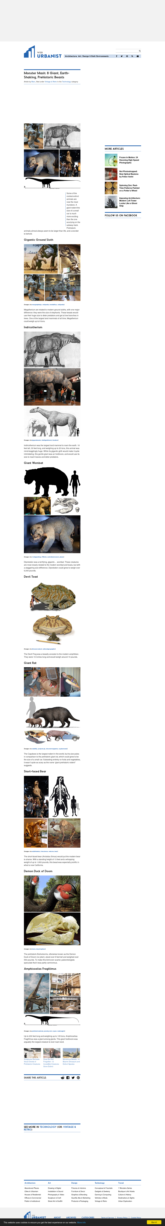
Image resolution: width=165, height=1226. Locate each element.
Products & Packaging (79, 1201)
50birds (44, 557)
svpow (54, 1031)
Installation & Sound (55, 1191)
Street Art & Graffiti (55, 1201)
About (57, 1217)
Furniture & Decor (78, 1191)
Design (85, 56)
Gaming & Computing (103, 1194)
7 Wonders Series (125, 1188)
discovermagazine (52, 748)
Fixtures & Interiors (78, 1188)
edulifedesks (36, 851)
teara (33, 949)
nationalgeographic (49, 649)
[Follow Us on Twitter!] (121, 56)
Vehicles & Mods (101, 1198)
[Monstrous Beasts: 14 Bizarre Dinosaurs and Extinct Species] (71, 1053)
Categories (88, 1217)
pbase (62, 557)
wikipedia (45, 304)
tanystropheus (40, 949)
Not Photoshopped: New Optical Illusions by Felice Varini (128, 174)
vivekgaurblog (36, 557)
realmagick (61, 1031)
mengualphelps (37, 304)
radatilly (34, 748)
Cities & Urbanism (31, 1191)
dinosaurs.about (37, 649)
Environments (102, 56)
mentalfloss (53, 304)
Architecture (71, 56)
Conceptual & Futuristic (104, 1188)
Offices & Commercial (33, 1198)
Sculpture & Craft (54, 1198)
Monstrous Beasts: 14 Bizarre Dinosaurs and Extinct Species (71, 1061)
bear (55, 851)
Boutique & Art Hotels (126, 1191)
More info (81, 1222)
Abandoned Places (32, 1188)
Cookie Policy (136, 1217)
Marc (33, 81)
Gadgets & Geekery (102, 1191)
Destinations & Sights (126, 1198)
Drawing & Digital (54, 1188)
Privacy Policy (122, 1217)
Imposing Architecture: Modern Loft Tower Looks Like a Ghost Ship (129, 202)
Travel (121, 1183)
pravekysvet (48, 1031)
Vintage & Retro (51, 81)
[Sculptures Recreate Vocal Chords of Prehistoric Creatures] (32, 1053)
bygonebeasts (36, 440)
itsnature (55, 440)
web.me (51, 851)
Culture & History (124, 1194)
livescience (44, 851)
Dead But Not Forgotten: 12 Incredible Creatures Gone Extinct (51, 1063)
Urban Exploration (125, 1201)
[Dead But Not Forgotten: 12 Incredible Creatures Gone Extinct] (51, 1053)
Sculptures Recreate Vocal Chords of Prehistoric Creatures (32, 1061)
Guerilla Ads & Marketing (80, 1198)
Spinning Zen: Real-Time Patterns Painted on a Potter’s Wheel (129, 188)
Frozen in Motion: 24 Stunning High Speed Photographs (129, 160)
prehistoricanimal (37, 1031)
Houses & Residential (33, 1194)
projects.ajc (41, 748)
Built (93, 56)
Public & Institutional (32, 1201)
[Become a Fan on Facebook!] (116, 56)
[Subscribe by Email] (137, 56)
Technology (66, 81)
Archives (71, 1217)
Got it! (154, 1222)
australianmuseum (53, 557)
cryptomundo (63, 748)
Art (79, 56)
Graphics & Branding (79, 1194)
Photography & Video (56, 1194)
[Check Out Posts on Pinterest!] (127, 56)
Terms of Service (107, 1217)
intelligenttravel (47, 440)
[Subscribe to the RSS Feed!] (132, 56)
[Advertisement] (82, 21)
